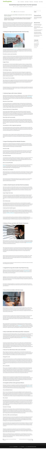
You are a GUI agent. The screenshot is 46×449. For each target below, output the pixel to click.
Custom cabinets (29, 96)
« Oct (34, 47)
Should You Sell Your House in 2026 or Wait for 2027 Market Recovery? (38, 18)
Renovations (22, 1)
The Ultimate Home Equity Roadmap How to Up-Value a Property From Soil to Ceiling (38, 33)
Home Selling (41, 1)
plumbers (4, 165)
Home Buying (36, 1)
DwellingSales (7, 1)
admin (13, 11)
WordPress (22, 446)
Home (19, 1)
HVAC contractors (24, 337)
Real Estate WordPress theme (32, 446)
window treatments (29, 242)
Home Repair (27, 1)
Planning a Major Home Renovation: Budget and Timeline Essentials (38, 27)
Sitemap (23, 448)
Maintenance (31, 1)
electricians (19, 325)
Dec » (36, 47)
